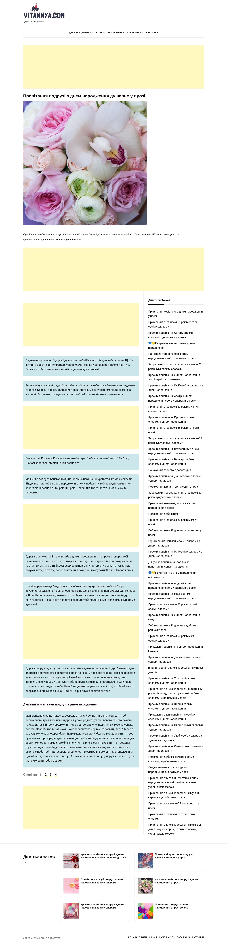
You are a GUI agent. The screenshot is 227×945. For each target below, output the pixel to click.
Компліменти (116, 33)
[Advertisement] (113, 67)
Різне (99, 33)
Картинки (152, 33)
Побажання (134, 33)
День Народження (80, 33)
